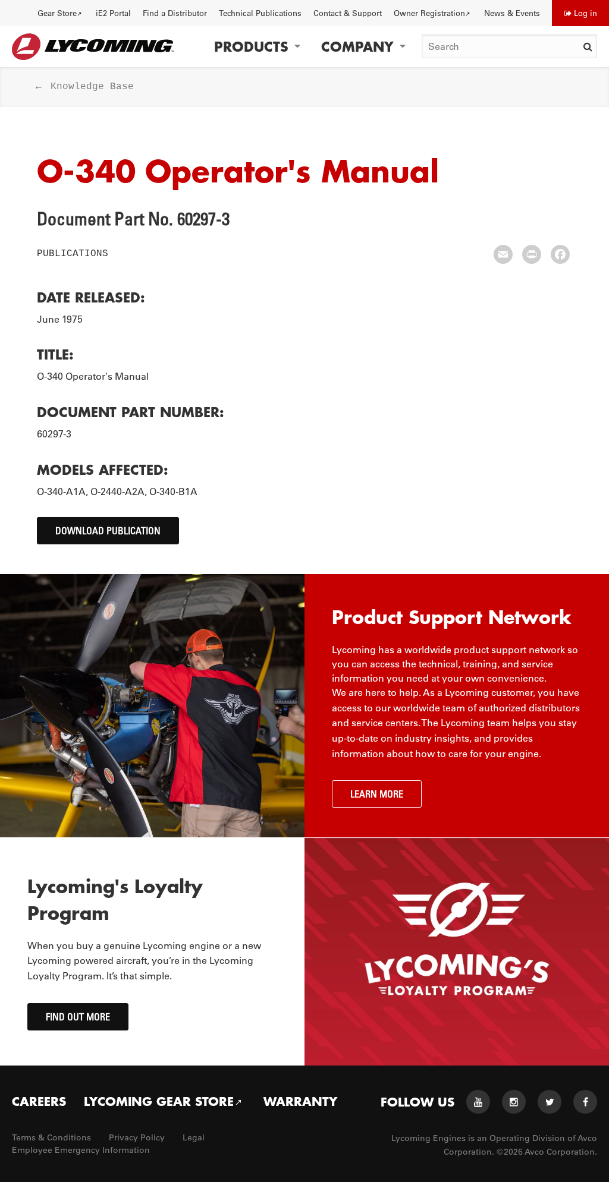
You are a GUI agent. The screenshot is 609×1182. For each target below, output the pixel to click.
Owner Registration (429, 13)
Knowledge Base (92, 86)
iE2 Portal (113, 13)
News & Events (512, 13)
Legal (194, 1137)
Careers (39, 1101)
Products (251, 46)
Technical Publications (260, 13)
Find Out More (78, 1017)
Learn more (376, 794)
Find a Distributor (175, 13)
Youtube (478, 1102)
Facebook (585, 1102)
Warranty (300, 1101)
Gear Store (57, 13)
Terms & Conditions (51, 1137)
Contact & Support (347, 13)
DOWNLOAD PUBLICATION (108, 531)
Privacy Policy (137, 1137)
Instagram (514, 1102)
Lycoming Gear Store (159, 1101)
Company (357, 46)
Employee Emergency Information (81, 1150)
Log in (585, 13)
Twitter (549, 1102)
